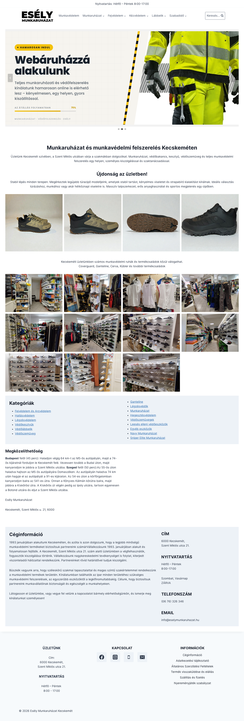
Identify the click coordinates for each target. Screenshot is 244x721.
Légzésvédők (139, 406)
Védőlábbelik (23, 429)
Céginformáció (192, 655)
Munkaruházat (139, 410)
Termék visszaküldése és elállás (192, 671)
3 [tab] (125, 129)
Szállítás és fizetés (192, 677)
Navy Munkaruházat (143, 433)
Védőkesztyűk (24, 424)
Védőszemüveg (25, 433)
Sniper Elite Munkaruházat (147, 438)
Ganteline (136, 401)
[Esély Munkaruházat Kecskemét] (37, 15)
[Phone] (129, 657)
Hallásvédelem (25, 415)
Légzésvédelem (25, 420)
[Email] (142, 657)
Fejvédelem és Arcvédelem (33, 411)
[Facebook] (102, 657)
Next (233, 78)
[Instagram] (115, 657)
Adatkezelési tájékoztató (192, 660)
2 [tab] (122, 129)
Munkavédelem (69, 15)
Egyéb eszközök (141, 429)
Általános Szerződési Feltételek (192, 666)
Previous (10, 78)
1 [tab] (118, 129)
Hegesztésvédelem (143, 415)
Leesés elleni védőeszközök (149, 424)
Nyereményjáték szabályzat (192, 683)
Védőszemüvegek (142, 419)
